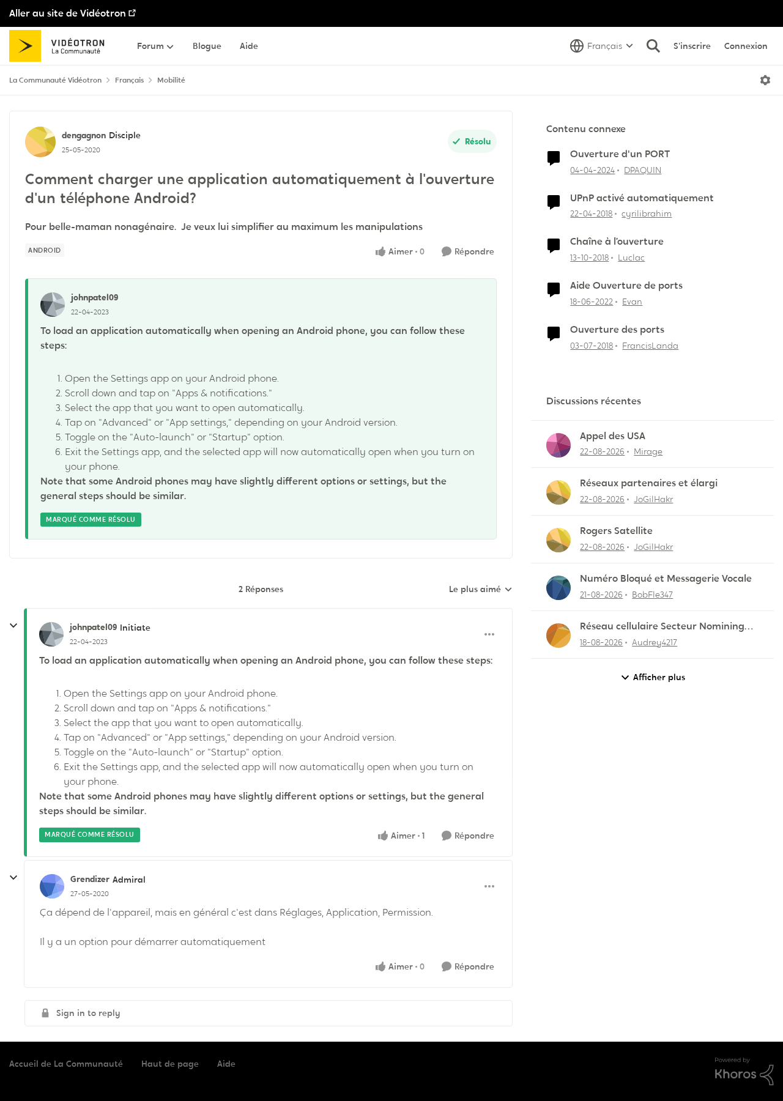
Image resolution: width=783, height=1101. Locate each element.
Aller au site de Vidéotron (67, 13)
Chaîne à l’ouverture (617, 241)
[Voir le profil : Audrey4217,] (558, 635)
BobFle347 (652, 594)
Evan (632, 301)
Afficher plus (659, 677)
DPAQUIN (642, 170)
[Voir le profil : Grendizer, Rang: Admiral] (52, 886)
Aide (226, 1063)
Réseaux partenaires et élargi (649, 483)
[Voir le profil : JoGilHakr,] (558, 492)
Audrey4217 (654, 642)
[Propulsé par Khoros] (744, 1072)
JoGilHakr (653, 499)
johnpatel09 (94, 297)
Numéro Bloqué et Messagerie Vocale (666, 579)
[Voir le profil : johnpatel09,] (52, 304)
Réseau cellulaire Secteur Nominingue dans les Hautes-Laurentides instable (668, 626)
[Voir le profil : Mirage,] (558, 445)
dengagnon (84, 135)
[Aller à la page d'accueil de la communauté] (61, 46)
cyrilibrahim (647, 213)
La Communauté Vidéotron (55, 80)
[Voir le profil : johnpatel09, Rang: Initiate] (51, 634)
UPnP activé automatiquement (642, 198)
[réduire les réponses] (13, 625)
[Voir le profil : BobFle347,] (558, 588)
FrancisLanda (650, 345)
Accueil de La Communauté (66, 1063)
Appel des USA (612, 436)
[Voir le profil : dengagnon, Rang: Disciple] (40, 142)
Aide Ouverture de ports (626, 286)
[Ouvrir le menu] (765, 80)
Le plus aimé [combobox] (481, 590)
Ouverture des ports (617, 330)
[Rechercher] (653, 46)
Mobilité (171, 80)
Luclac (631, 257)
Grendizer (89, 878)
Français (129, 80)
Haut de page (170, 1063)
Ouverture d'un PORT (620, 154)
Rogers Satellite (616, 531)
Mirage (648, 451)
